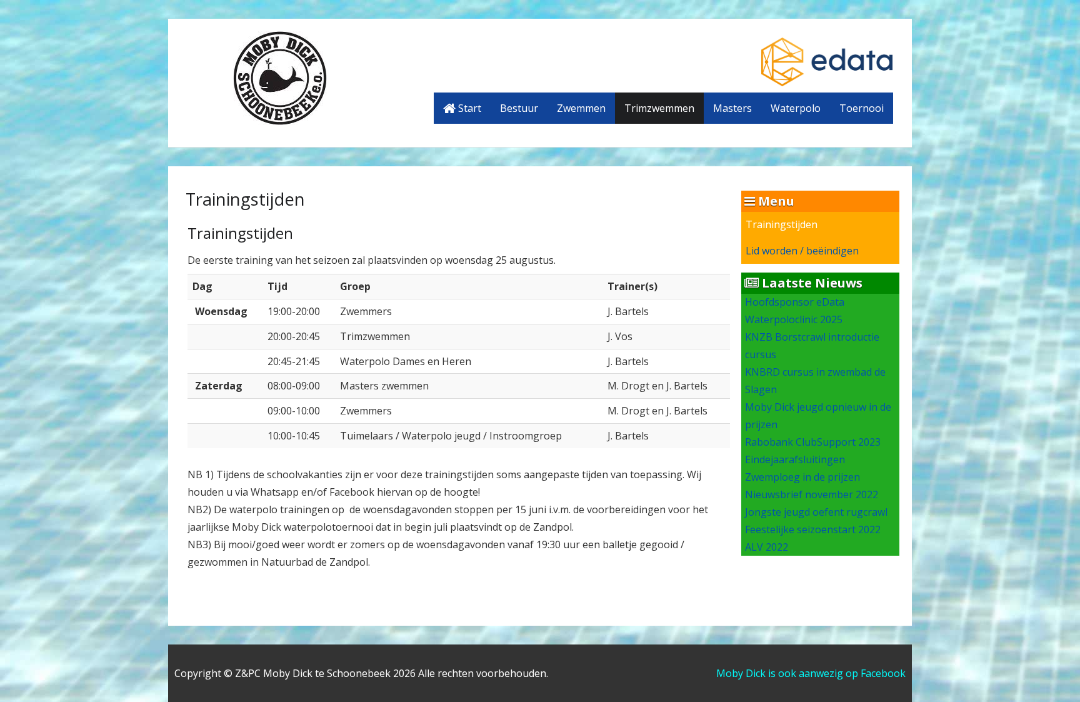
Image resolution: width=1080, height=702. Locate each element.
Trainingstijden (782, 224)
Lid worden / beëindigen (802, 251)
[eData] (826, 61)
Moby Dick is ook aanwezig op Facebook (811, 673)
